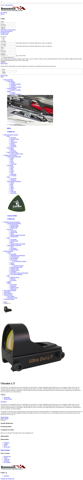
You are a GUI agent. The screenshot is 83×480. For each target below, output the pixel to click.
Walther (9, 91)
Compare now (4, 478)
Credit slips (7, 459)
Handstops (13, 145)
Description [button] (4, 401)
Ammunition (7, 292)
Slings (12, 187)
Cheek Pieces (13, 142)
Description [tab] (7, 397)
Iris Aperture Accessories (20, 261)
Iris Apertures (13, 260)
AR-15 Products (8, 293)
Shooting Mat (13, 227)
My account (7, 447)
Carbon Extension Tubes (16, 153)
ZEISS (9, 283)
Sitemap (6, 444)
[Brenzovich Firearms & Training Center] (13, 11)
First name (3, 41)
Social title (3, 36)
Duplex (12, 262)
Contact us (6, 442)
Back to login (4, 63)
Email (2, 21)
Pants (11, 159)
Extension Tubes (14, 139)
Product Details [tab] (8, 399)
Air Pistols (13, 85)
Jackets (12, 158)
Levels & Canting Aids (16, 267)
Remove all (11, 478)
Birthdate (3, 54)
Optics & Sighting (8, 251)
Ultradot (9, 281)
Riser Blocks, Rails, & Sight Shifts (19, 273)
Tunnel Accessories (19, 265)
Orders (5, 458)
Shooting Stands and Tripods (17, 235)
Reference (3, 420)
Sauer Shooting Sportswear (14, 181)
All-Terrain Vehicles (12, 297)
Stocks (12, 140)
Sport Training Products (10, 290)
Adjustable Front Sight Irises (17, 255)
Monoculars (13, 289)
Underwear (13, 174)
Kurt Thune (10, 165)
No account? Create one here (8, 29)
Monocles (12, 278)
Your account (5, 450)
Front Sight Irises (14, 257)
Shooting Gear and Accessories (12, 222)
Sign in (3, 28)
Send (4, 73)
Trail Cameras (10, 296)
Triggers (12, 143)
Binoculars (13, 286)
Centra (9, 252)
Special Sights (14, 258)
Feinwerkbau (10, 81)
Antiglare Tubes (14, 268)
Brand (2, 418)
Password (3, 24)
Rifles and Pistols (8, 79)
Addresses (6, 460)
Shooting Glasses (14, 270)
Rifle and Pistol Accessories (11, 134)
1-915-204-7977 (9, 5)
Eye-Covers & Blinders (16, 274)
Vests (11, 172)
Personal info (7, 456)
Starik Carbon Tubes (12, 152)
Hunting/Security (8, 294)
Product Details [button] (5, 417)
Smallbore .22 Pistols (15, 87)
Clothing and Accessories (10, 155)
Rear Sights (13, 254)
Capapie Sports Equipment (14, 156)
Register (3, 62)
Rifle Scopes (13, 284)
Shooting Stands (14, 226)
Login (5, 445)
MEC (8, 136)
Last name (3, 44)
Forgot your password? (6, 31)
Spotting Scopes (14, 287)
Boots (11, 161)
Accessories (13, 146)
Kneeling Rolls (14, 225)
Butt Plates (13, 137)
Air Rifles (12, 82)
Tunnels (12, 264)
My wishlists (7, 462)
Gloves (12, 162)
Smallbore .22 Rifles (15, 84)
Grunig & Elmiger (11, 88)
